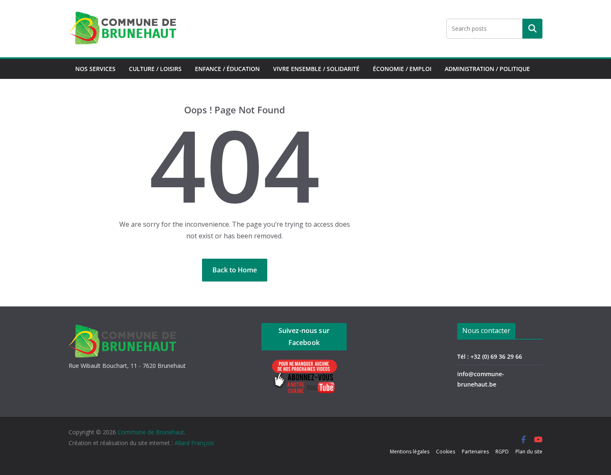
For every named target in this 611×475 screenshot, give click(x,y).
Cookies (445, 451)
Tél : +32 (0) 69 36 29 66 (489, 356)
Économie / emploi (402, 69)
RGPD (502, 451)
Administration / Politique (487, 69)
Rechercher (532, 28)
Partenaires (475, 451)
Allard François (194, 443)
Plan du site (528, 451)
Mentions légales (409, 451)
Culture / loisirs (155, 69)
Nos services (95, 69)
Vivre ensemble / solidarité (316, 69)
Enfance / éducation (227, 69)
